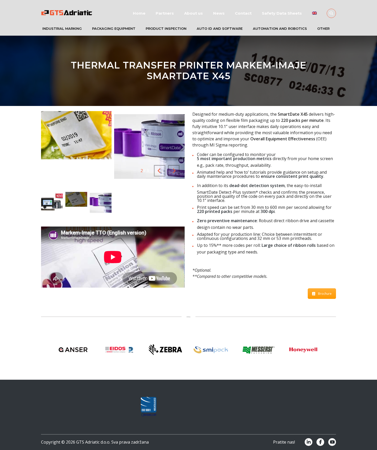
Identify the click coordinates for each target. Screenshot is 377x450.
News (219, 13)
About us (193, 13)
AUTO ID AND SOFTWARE (220, 28)
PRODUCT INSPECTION (166, 28)
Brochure (325, 293)
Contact (243, 13)
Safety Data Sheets (282, 13)
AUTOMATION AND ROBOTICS (280, 28)
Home (139, 13)
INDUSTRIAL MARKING (62, 28)
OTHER (323, 28)
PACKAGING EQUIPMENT (113, 28)
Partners (165, 13)
